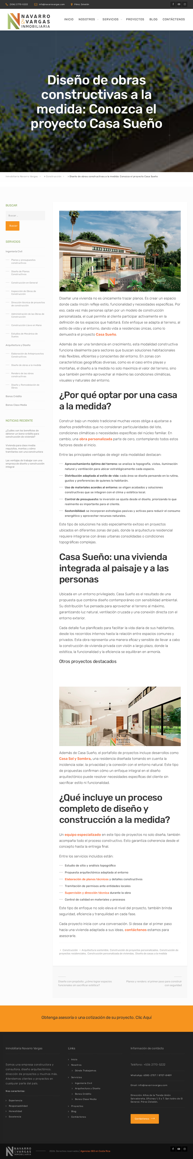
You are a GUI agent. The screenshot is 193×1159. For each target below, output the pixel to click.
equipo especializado (83, 834)
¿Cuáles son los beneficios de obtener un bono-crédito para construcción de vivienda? (22, 433)
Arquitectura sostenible (95, 950)
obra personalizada (95, 439)
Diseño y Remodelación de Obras (25, 386)
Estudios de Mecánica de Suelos (24, 335)
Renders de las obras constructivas (22, 375)
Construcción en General (24, 282)
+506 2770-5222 (154, 1064)
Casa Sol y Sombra (75, 758)
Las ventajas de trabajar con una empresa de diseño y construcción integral (25, 463)
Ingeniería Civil (14, 251)
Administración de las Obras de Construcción (27, 315)
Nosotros (87, 19)
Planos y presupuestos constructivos (23, 261)
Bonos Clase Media (16, 405)
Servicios (111, 19)
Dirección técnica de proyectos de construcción (28, 304)
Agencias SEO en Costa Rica (95, 1151)
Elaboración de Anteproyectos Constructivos (27, 355)
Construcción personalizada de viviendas (110, 953)
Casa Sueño (106, 334)
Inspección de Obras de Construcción (23, 293)
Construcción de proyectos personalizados (134, 950)
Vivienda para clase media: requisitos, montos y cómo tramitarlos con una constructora (24, 448)
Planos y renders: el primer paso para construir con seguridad (154, 983)
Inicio (69, 19)
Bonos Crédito (14, 396)
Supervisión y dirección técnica (87, 893)
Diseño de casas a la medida (151, 953)
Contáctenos (174, 19)
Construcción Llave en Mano (26, 325)
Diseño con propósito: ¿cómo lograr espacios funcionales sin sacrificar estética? (85, 983)
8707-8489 (165, 1075)
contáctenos (136, 930)
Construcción (70, 950)
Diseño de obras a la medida (26, 365)
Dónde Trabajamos (85, 1070)
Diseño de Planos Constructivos (20, 273)
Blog (153, 19)
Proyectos (135, 19)
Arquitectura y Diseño (18, 345)
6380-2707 (149, 1075)
